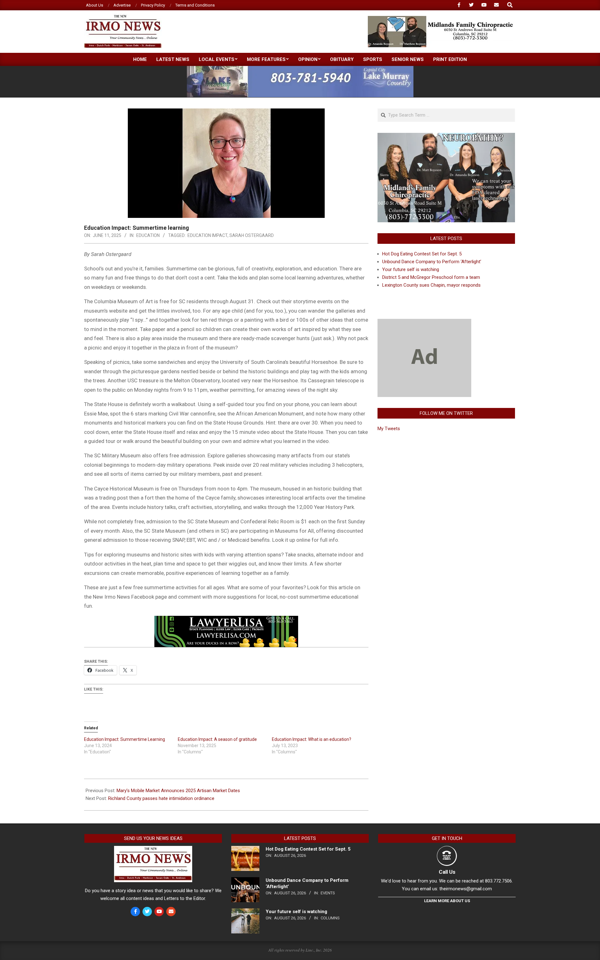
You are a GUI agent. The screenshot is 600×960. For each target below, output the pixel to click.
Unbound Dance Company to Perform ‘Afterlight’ (431, 261)
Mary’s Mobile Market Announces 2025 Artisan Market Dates (178, 790)
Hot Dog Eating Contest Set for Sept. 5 (422, 254)
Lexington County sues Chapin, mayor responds (431, 285)
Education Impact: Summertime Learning (124, 739)
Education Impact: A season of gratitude (217, 739)
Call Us (447, 872)
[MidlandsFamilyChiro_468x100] (441, 18)
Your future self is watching (410, 269)
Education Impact (208, 235)
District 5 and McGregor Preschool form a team (431, 277)
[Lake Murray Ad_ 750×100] (300, 68)
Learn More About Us (447, 900)
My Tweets (389, 428)
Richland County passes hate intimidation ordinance (161, 798)
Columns (330, 918)
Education (148, 235)
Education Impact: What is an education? (311, 739)
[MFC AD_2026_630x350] (446, 136)
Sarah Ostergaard (251, 235)
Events (328, 893)
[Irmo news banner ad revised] (226, 620)
